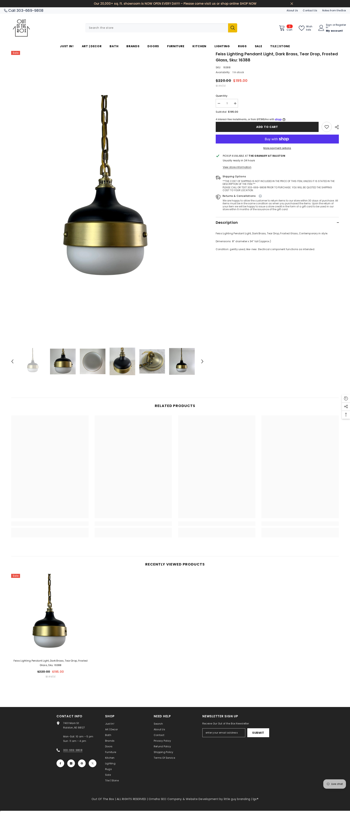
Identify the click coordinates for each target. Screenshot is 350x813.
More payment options (277, 148)
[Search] (161, 27)
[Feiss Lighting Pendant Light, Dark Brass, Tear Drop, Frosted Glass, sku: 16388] (50, 615)
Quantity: (222, 95)
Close (291, 3)
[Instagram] (71, 763)
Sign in (329, 26)
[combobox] (156, 27)
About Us (292, 10)
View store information (237, 167)
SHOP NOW (248, 3)
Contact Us (310, 10)
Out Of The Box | (104, 799)
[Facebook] (60, 763)
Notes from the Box (334, 10)
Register (341, 25)
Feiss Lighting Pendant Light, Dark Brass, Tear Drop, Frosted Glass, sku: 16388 (51, 663)
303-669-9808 (29, 10)
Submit (258, 733)
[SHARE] (335, 127)
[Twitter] (92, 763)
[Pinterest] (82, 763)
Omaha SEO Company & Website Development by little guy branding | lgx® (203, 799)
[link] (327, 127)
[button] (12, 361)
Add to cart (267, 127)
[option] (107, 194)
